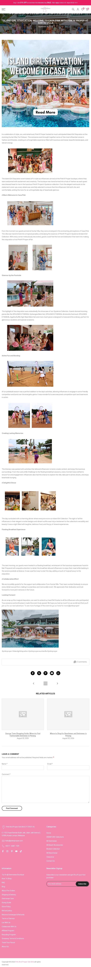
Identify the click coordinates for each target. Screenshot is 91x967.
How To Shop (7, 878)
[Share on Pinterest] (45, 673)
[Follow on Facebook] (3, 851)
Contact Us (50, 861)
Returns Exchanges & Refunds (13, 915)
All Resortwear (51, 853)
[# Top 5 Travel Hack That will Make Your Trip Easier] (57, 683)
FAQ (3, 883)
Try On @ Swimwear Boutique (13, 875)
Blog (3, 887)
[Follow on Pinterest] (12, 851)
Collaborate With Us (9, 927)
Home (48, 833)
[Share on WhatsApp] (58, 673)
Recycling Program (9, 935)
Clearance (50, 857)
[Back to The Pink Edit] (45, 683)
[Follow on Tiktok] (21, 851)
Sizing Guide (6, 903)
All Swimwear (51, 841)
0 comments (82, 662)
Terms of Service (8, 918)
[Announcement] (45, 2)
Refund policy (7, 911)
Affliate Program (8, 931)
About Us (5, 946)
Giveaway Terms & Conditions (13, 938)
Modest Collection (53, 849)
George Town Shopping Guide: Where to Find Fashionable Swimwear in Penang (22, 734)
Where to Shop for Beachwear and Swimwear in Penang (68, 734)
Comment (6, 774)
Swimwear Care (8, 898)
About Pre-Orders (8, 891)
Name (4, 764)
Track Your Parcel (8, 942)
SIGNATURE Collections (55, 837)
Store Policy (6, 907)
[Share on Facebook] (33, 673)
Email (50, 764)
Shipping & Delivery (9, 895)
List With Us (6, 922)
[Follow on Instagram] (7, 851)
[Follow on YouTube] (16, 851)
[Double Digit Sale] (64, 3)
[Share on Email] (52, 673)
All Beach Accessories (54, 845)
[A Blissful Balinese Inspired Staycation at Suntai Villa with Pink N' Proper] (34, 683)
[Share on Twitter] (39, 673)
